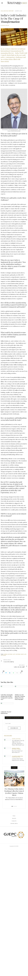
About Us (14, 818)
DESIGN (13, 748)
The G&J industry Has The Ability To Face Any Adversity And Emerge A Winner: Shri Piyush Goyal (18, 743)
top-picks (3, 655)
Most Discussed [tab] (8, 735)
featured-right (20, 654)
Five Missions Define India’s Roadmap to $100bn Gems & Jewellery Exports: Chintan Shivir (14, 792)
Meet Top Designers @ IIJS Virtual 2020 (17, 751)
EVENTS (14, 738)
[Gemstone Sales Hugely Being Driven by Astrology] (8, 758)
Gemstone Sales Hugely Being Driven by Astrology (18, 759)
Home (14, 815)
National (18, 738)
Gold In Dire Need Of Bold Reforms (6, 712)
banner (5, 654)
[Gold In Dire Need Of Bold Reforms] (7, 706)
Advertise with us (14, 823)
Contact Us (14, 820)
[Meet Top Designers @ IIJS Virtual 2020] (8, 750)
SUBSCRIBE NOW (14, 728)
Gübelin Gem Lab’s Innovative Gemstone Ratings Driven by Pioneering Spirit (20, 697)
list (25, 654)
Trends (19, 749)
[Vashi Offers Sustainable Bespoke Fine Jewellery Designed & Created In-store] (7, 689)
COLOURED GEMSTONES (17, 756)
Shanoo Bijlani (5, 25)
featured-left (11, 654)
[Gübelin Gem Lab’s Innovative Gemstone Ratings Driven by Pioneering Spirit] (21, 689)
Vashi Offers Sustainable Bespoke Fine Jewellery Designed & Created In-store (7, 697)
